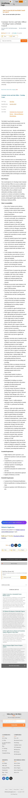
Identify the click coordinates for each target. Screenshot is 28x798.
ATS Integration (17, 747)
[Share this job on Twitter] (15, 545)
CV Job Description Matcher (6, 743)
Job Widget (4, 763)
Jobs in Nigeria (17, 767)
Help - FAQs (5, 772)
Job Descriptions (17, 754)
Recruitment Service (18, 740)
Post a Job (16, 738)
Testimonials (4, 770)
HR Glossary (16, 751)
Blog (3, 746)
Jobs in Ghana (17, 763)
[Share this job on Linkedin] (19, 545)
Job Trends (4, 750)
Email (14, 36)
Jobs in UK (16, 772)
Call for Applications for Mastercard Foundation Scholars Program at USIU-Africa (14, 631)
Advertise (4, 774)
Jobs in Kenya (17, 765)
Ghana (11, 1)
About (6, 789)
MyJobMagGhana (14, 794)
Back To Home (14, 563)
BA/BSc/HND (13, 104)
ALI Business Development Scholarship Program (14, 611)
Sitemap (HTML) (6, 767)
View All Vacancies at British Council (14, 559)
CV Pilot (4, 740)
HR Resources (17, 749)
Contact (10, 789)
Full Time (12, 101)
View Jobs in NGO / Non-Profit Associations (9, 28)
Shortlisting (16, 742)
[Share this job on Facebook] (12, 545)
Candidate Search (17, 745)
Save (5, 36)
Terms (22, 789)
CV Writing (4, 748)
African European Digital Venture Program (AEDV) (12, 646)
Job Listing (4, 738)
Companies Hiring (6, 753)
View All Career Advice (14, 665)
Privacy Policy (16, 789)
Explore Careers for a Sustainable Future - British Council (12, 595)
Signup (20, 1)
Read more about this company (8, 89)
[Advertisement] (14, 59)
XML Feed (4, 765)
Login (16, 1)
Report (22, 550)
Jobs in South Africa (18, 770)
